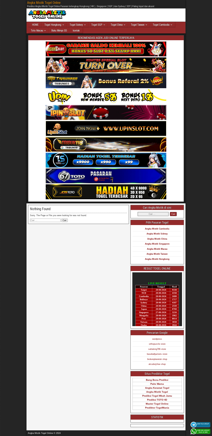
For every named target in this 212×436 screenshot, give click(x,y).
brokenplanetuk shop (157, 359)
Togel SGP (96, 24)
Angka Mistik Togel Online (44, 3)
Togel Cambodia (161, 24)
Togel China (117, 24)
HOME (35, 24)
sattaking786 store (157, 349)
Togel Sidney (76, 24)
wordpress (157, 339)
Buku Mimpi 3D (59, 30)
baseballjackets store (157, 354)
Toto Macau (37, 30)
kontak (76, 30)
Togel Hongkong (52, 24)
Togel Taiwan (137, 24)
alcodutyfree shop (157, 364)
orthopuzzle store (157, 344)
